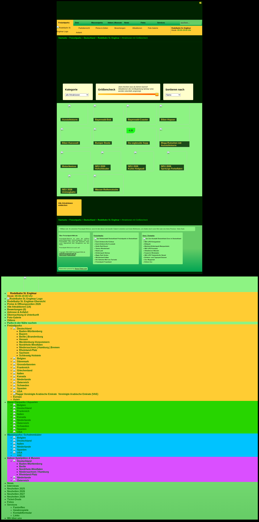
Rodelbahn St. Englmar (108, 38)
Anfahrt (79, 33)
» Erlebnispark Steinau (102, 253)
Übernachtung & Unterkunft (23, 315)
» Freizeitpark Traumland (103, 262)
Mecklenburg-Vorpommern (34, 342)
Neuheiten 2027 (16, 494)
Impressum (63, 255)
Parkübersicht (84, 28)
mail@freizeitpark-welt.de (67, 253)
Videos (11, 320)
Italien (20, 373)
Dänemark (23, 361)
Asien (16, 399)
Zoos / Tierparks (149, 235)
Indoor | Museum (115, 23)
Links (16, 515)
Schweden (23, 385)
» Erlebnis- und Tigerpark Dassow (155, 257)
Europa (17, 396)
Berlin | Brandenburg (31, 336)
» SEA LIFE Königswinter (152, 242)
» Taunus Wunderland (101, 248)
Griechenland (24, 370)
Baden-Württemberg (30, 331)
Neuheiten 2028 (16, 496)
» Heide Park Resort (101, 246)
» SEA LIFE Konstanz (150, 248)
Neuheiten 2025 (16, 488)
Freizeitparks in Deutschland (127, 238)
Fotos (143, 23)
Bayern (23, 334)
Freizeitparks (64, 23)
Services (161, 23)
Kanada (21, 376)
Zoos (77, 23)
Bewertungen (119, 28)
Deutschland (89, 38)
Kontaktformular (22, 513)
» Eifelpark (146, 244)
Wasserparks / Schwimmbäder (24, 434)
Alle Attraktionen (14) (19, 306)
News (126, 23)
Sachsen (24, 353)
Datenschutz (71, 255)
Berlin (22, 466)
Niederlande (24, 379)
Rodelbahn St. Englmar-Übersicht (26, 301)
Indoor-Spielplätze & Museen (23, 458)
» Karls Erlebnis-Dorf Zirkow (104, 242)
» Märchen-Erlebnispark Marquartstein (156, 246)
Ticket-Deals (14, 499)
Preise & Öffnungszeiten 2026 (24, 304)
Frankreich (23, 367)
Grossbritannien (26, 364)
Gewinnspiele (20, 510)
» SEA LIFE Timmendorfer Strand (154, 255)
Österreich (23, 382)
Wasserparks (97, 23)
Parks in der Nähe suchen (22, 323)
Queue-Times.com (81, 268)
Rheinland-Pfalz (28, 350)
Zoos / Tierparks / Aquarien (22, 402)
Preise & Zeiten (101, 28)
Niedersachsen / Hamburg (34, 472)
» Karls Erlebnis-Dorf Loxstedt (104, 244)
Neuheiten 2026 (16, 491)
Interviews (13, 486)
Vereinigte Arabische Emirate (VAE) (78, 394)
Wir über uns (14, 518)
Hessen (23, 339)
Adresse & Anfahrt (17, 312)
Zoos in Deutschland (174, 238)
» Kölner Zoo (147, 262)
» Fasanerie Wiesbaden (151, 253)
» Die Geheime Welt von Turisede (105, 259)
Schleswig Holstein (30, 355)
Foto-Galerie (153, 28)
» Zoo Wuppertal (149, 259)
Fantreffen (19, 507)
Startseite (62, 38)
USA (19, 391)
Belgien (21, 358)
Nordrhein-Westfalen (31, 344)
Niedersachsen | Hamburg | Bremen (39, 347)
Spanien (22, 388)
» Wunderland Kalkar (101, 257)
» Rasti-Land (98, 251)
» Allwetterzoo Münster (151, 251)
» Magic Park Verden (101, 255)
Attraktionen (137, 28)
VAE (19, 455)
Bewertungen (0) (16, 309)
